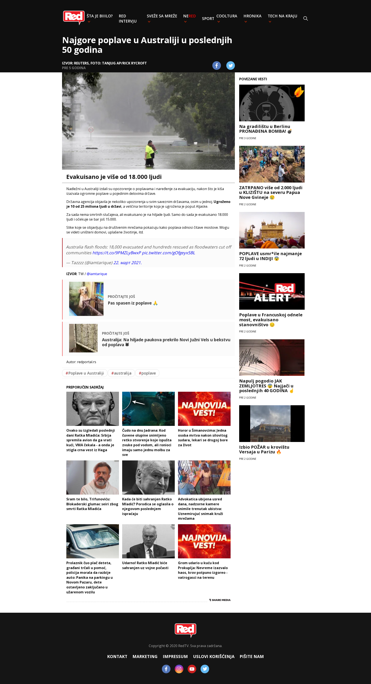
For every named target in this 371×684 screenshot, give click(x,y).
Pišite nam (252, 656)
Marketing (145, 656)
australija (121, 373)
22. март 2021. (127, 262)
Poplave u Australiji (84, 373)
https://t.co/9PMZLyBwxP (116, 253)
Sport (208, 18)
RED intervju (128, 18)
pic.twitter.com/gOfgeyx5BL (168, 253)
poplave (147, 373)
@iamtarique (97, 273)
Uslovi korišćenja (213, 656)
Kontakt (117, 656)
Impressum (175, 656)
